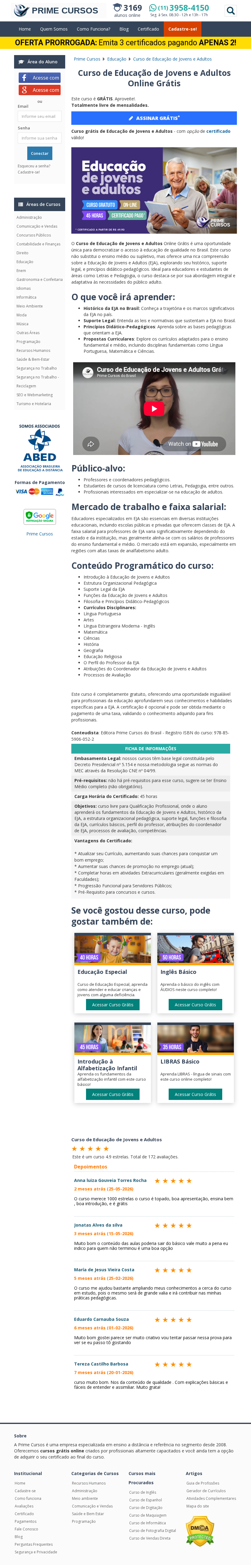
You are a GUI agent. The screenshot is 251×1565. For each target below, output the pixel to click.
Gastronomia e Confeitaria (40, 279)
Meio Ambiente (30, 306)
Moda (22, 315)
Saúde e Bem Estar (88, 1513)
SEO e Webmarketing (35, 394)
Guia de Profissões (202, 1483)
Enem (21, 270)
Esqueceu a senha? (34, 166)
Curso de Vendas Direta (149, 1538)
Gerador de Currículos (206, 1490)
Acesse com (47, 77)
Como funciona (28, 1498)
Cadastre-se (25, 1490)
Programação (28, 341)
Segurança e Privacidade (36, 1552)
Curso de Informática (147, 1523)
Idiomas (24, 288)
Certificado (148, 29)
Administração (29, 217)
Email (23, 106)
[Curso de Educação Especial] (112, 950)
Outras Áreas (28, 332)
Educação (25, 261)
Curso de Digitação (146, 1507)
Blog (124, 29)
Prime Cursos (39, 534)
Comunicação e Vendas (37, 226)
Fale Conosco (26, 1529)
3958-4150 (183, 8)
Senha (24, 128)
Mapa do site (197, 1506)
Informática (26, 297)
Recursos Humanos (33, 350)
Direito (22, 252)
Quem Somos (54, 29)
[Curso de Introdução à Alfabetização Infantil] (112, 1040)
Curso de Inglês (142, 1492)
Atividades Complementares (211, 1498)
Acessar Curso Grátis (112, 1005)
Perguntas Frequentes (34, 1544)
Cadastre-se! (182, 29)
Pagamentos (25, 1521)
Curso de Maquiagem (148, 1515)
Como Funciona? (93, 29)
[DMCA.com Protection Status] (200, 1531)
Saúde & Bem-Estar (33, 359)
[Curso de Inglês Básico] (195, 950)
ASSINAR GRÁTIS (158, 117)
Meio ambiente (85, 1498)
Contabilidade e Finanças (38, 244)
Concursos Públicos (34, 235)
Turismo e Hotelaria (34, 403)
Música (22, 323)
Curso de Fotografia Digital (152, 1530)
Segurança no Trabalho (37, 368)
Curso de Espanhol (145, 1500)
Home (25, 29)
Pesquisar (231, 11)
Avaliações (24, 1506)
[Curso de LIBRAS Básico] (195, 1040)
